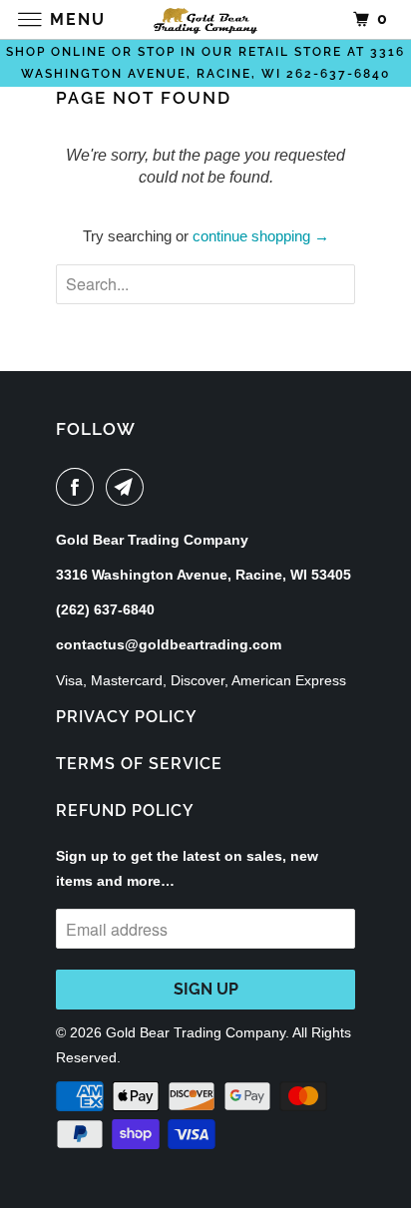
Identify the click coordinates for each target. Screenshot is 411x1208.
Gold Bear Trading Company (195, 1032)
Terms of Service (139, 763)
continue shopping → (261, 235)
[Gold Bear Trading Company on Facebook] (79, 487)
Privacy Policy (127, 716)
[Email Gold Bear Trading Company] (129, 487)
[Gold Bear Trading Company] (205, 19)
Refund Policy (125, 810)
